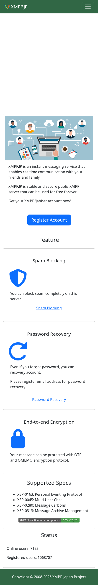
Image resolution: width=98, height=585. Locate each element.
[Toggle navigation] (88, 6)
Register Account (49, 220)
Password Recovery (49, 399)
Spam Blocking (49, 307)
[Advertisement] (49, 63)
